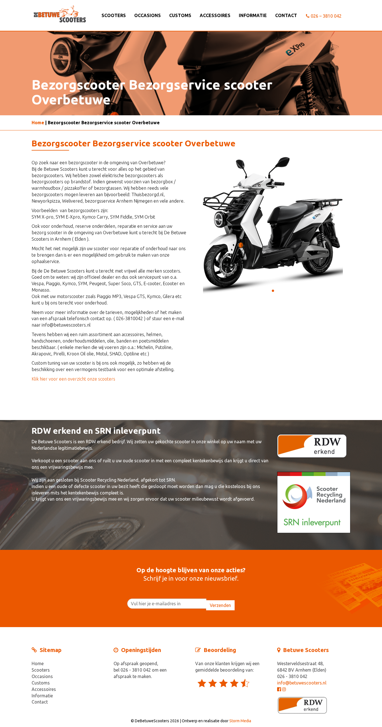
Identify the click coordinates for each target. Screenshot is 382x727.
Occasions (147, 15)
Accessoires (215, 15)
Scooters (114, 15)
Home (38, 122)
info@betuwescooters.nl (301, 682)
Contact (286, 15)
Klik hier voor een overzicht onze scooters (73, 378)
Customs (180, 15)
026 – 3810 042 (325, 15)
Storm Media (240, 721)
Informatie (253, 15)
